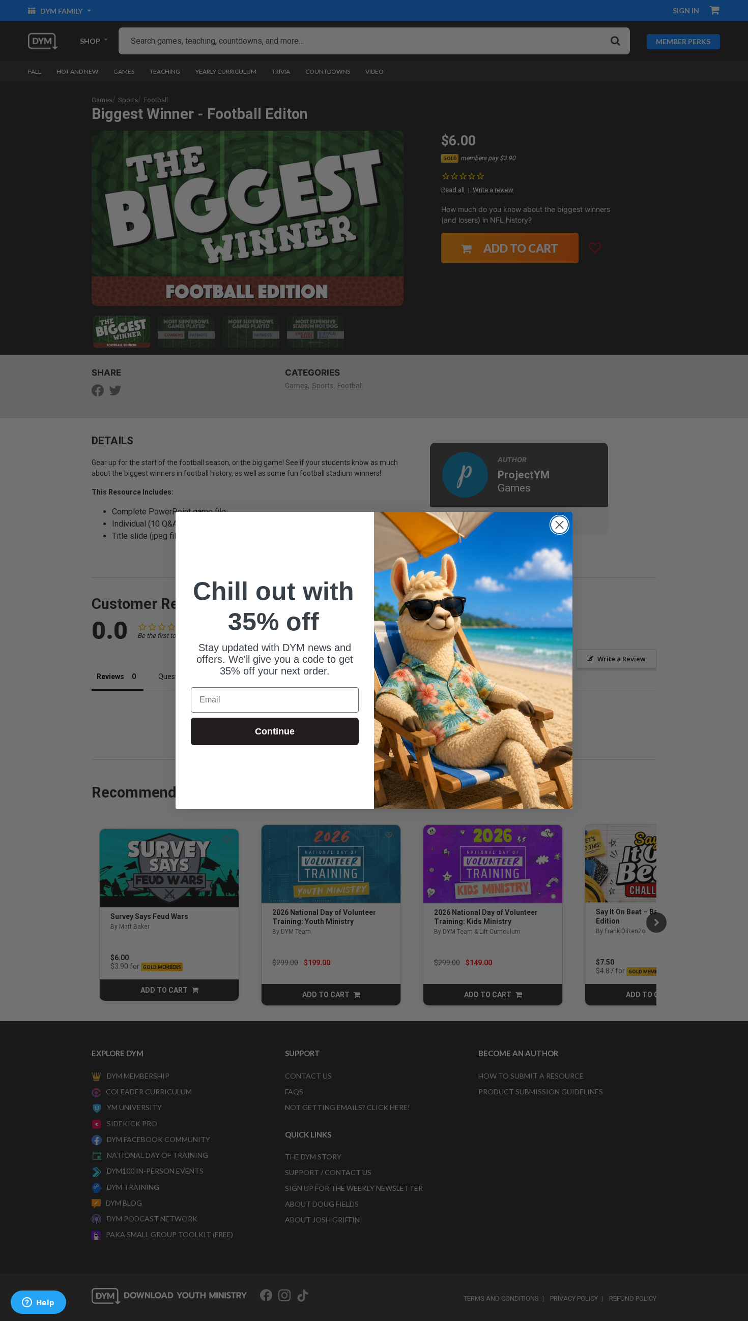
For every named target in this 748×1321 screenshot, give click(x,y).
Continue (275, 731)
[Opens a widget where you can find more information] (38, 1303)
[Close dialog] (559, 525)
